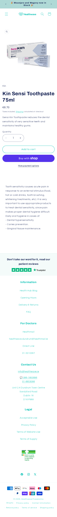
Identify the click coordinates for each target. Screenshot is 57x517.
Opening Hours (28, 298)
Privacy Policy (28, 425)
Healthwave (26, 499)
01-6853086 (28, 381)
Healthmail (28, 332)
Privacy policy (22, 503)
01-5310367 (28, 353)
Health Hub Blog (28, 291)
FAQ (28, 312)
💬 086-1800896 (28, 377)
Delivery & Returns (28, 305)
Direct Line (28, 346)
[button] (6, 14)
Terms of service (29, 508)
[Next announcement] (51, 4)
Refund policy (12, 508)
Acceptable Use (28, 418)
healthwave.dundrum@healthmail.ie (28, 339)
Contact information (41, 503)
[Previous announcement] (5, 4)
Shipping (19, 111)
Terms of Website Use (28, 432)
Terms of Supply (28, 439)
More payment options (28, 166)
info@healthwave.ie (28, 371)
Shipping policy (47, 508)
